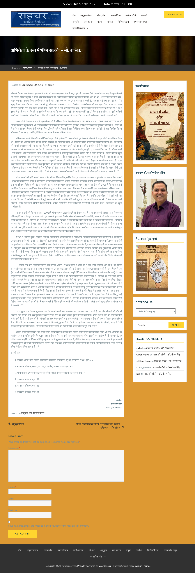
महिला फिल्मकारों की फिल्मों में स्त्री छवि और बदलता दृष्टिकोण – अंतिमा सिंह (98, 425)
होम (74, 15)
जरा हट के (88, 21)
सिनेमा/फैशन (123, 21)
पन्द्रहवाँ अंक (26, 412)
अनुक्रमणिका (86, 15)
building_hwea (143, 360)
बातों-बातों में (131, 15)
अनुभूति (76, 21)
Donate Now (174, 14)
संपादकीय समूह (140, 21)
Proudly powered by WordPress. (94, 565)
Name (12, 486)
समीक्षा (110, 21)
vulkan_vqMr (142, 354)
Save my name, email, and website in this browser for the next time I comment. (48, 525)
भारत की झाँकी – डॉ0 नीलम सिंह (160, 348)
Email (12, 498)
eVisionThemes (143, 565)
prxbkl (139, 348)
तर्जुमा (99, 21)
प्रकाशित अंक (79, 28)
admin (51, 84)
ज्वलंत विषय (115, 15)
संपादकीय (101, 15)
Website (12, 510)
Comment (14, 447)
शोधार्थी (144, 15)
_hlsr (138, 373)
